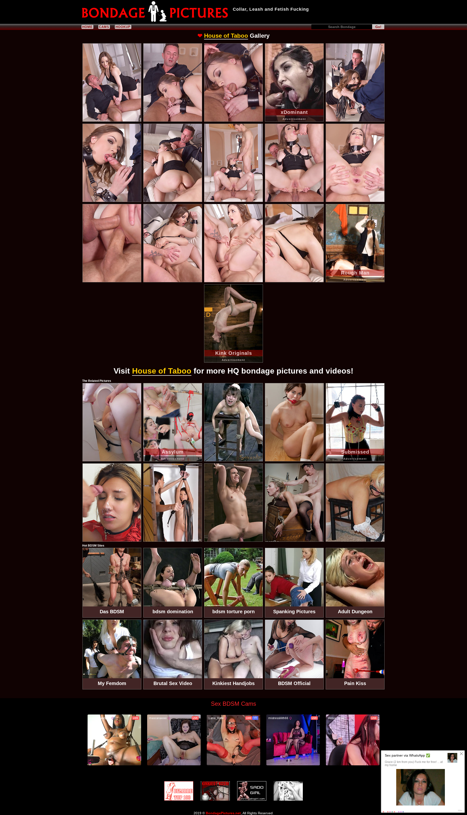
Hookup (123, 27)
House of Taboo (226, 35)
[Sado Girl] (251, 791)
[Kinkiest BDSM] (215, 791)
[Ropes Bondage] (288, 791)
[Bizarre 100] (178, 791)
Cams (104, 27)
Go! (378, 27)
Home (87, 27)
